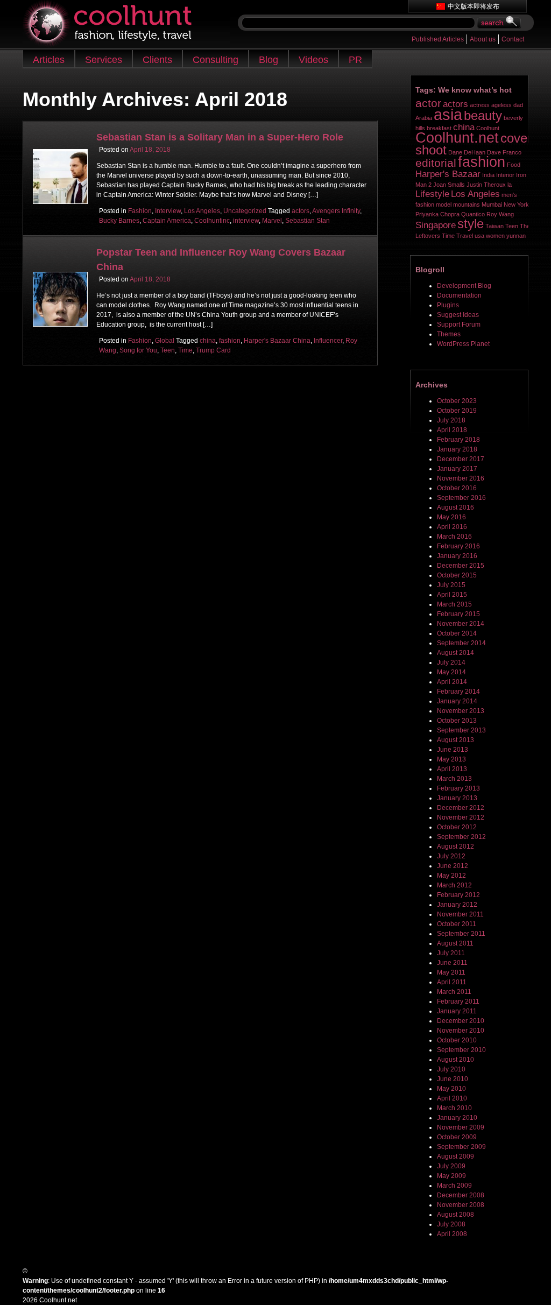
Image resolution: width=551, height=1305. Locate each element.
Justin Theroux (486, 184)
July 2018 (451, 420)
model (443, 204)
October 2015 (457, 575)
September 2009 (461, 1147)
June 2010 (452, 1079)
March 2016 (454, 536)
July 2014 (451, 662)
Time (185, 350)
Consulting (215, 59)
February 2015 (458, 614)
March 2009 (454, 1185)
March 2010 (454, 1108)
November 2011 (460, 914)
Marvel (272, 220)
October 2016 (457, 488)
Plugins (448, 305)
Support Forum (459, 324)
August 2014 (455, 653)
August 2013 (455, 740)
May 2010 (451, 1088)
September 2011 (461, 933)
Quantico (473, 214)
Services (103, 59)
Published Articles (438, 39)
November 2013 (460, 711)
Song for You (138, 350)
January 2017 (457, 468)
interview (246, 220)
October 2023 (457, 401)
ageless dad (507, 105)
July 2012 (451, 856)
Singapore (435, 225)
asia (448, 114)
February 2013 (458, 788)
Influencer (328, 340)
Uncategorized (244, 211)
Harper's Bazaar (448, 174)
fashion (230, 340)
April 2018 (452, 430)
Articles (49, 59)
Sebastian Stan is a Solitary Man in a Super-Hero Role (219, 137)
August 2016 (455, 507)
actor (428, 103)
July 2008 (451, 1224)
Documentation (459, 295)
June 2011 (452, 963)
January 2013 (457, 798)
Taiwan (494, 226)
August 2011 (455, 943)
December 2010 (460, 1021)
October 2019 (457, 410)
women (495, 235)
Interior (505, 175)
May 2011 (451, 972)
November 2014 (460, 623)
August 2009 (455, 1156)
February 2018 (458, 439)
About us (483, 39)
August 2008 (455, 1214)
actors (300, 211)
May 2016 (451, 517)
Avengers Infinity (336, 211)
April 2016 (452, 527)
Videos (313, 59)
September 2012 (461, 837)
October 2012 (457, 827)
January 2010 (457, 1117)
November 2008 (460, 1205)
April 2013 (452, 769)
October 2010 (457, 1040)
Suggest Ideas (458, 315)
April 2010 (452, 1098)
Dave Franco (504, 152)
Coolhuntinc (212, 220)
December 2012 (460, 808)
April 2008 (452, 1234)
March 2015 (454, 604)
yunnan (516, 235)
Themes (449, 334)
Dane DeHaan (466, 152)
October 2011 (456, 924)
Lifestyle (432, 194)
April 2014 (452, 682)
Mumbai (492, 204)
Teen (167, 350)
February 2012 (458, 895)
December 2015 (460, 565)
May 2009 (451, 1176)
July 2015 (451, 585)
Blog (268, 59)
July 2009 (451, 1166)
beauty (483, 115)
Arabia (423, 118)
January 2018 (457, 449)
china (208, 340)
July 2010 (451, 1069)
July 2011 (451, 953)
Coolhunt (487, 128)
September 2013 (461, 730)
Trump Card (213, 350)
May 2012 (451, 875)
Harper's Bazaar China (277, 340)
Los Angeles (202, 211)
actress (480, 105)
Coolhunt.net (457, 138)
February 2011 (458, 1001)
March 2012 (454, 885)
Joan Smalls (449, 184)
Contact (512, 39)
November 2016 (460, 478)
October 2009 (457, 1137)
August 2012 (455, 846)
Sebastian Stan (307, 220)
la (509, 184)
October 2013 (457, 720)
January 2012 (457, 904)
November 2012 (460, 817)
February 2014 (458, 691)
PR (355, 59)
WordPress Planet (463, 344)
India (488, 175)
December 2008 (460, 1195)
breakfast (439, 128)
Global (164, 340)
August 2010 (455, 1059)
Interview (168, 211)
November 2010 (460, 1030)
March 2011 (454, 992)
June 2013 (452, 749)
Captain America (167, 220)
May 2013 (451, 759)
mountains (466, 204)
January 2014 (457, 701)
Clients (157, 59)
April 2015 (452, 594)
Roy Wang (500, 214)
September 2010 (461, 1050)
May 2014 (451, 672)
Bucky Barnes (119, 220)
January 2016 (457, 556)
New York (516, 204)
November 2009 (460, 1127)
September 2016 (461, 498)
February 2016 (458, 546)
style (470, 223)
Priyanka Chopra (437, 214)
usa (479, 235)
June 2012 (452, 866)
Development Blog (464, 286)
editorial (435, 163)
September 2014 (461, 643)
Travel (464, 235)
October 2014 (457, 633)
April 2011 (452, 982)
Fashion (140, 211)
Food (513, 164)
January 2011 (457, 1011)
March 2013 (454, 778)
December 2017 (460, 459)
